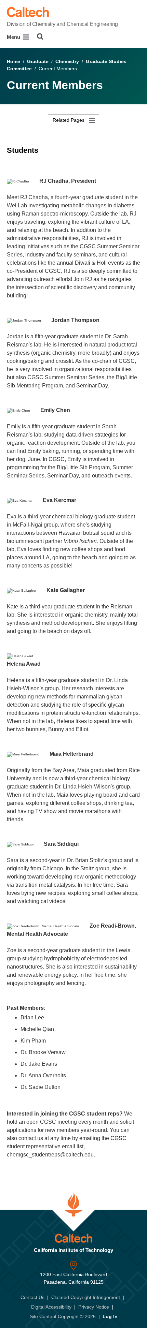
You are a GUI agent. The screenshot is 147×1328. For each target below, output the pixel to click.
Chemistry (67, 61)
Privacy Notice (93, 1307)
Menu (14, 37)
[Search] (40, 36)
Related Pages (69, 120)
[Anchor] (11, 161)
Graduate (38, 61)
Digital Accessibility (51, 1307)
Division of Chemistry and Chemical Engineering (62, 24)
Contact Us (32, 1297)
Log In (110, 1316)
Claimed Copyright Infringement (85, 1297)
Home (13, 61)
